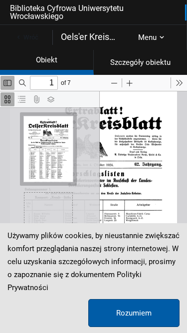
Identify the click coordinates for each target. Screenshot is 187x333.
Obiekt (46, 59)
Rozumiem (134, 313)
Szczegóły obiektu (140, 62)
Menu (147, 37)
